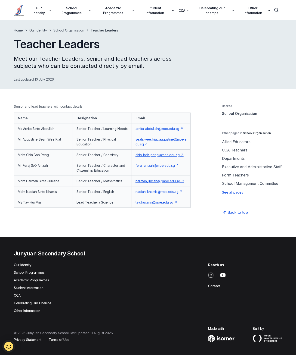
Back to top (238, 212)
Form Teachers (235, 175)
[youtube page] (223, 275)
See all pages (232, 192)
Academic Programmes (31, 280)
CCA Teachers (234, 150)
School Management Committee (250, 183)
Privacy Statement (27, 340)
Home (18, 30)
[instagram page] (211, 275)
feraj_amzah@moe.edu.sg (155, 165)
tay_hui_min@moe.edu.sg (154, 202)
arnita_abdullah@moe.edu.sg (157, 129)
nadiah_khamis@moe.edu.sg (157, 192)
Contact (214, 286)
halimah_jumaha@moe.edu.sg (158, 181)
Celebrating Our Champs (32, 303)
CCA (17, 295)
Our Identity (38, 30)
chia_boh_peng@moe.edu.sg (158, 155)
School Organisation (68, 30)
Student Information (28, 288)
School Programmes (29, 272)
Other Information (27, 311)
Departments (233, 158)
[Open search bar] (276, 10)
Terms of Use (59, 340)
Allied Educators (236, 141)
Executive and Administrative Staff (252, 166)
